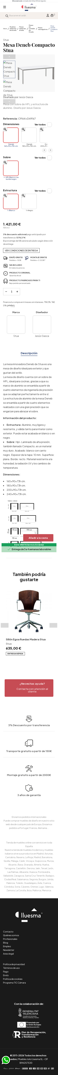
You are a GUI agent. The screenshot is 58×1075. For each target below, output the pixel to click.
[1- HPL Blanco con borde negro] (11, 168)
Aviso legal (8, 953)
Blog (5, 942)
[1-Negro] (29, 201)
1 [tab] (24, 660)
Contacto (8, 931)
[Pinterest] (22, 991)
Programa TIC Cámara (14, 982)
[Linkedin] (29, 991)
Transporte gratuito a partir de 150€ (29, 751)
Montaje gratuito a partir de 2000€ (29, 775)
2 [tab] (27, 660)
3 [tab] (30, 660)
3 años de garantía (29, 795)
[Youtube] (43, 991)
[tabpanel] (29, 622)
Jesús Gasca (26, 97)
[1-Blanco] (11, 201)
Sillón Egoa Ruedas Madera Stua (26, 639)
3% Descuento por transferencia (29, 725)
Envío (6, 975)
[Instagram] (36, 991)
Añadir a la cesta (38, 537)
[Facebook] (15, 991)
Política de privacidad (14, 964)
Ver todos (40, 124)
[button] (29, 688)
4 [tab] (33, 660)
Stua (6, 39)
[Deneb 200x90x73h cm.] (47, 135)
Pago (6, 971)
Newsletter (8, 950)
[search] (7, 15)
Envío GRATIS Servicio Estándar (29, 545)
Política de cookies (12, 979)
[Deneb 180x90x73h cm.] (29, 135)
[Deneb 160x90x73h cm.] (11, 135)
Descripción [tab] (29, 353)
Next (9, 101)
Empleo (7, 946)
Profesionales (10, 939)
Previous (9, 56)
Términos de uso (11, 967)
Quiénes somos (11, 935)
